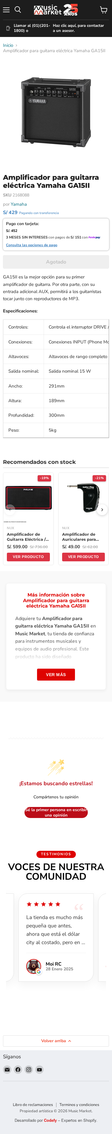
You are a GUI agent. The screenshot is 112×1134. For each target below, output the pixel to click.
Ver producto (28, 557)
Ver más (56, 674)
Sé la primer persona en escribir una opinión (56, 812)
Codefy (51, 1120)
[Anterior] (9, 509)
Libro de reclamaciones (33, 1104)
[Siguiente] (102, 509)
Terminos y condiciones (79, 1104)
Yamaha (19, 204)
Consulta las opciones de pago (31, 245)
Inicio (8, 45)
